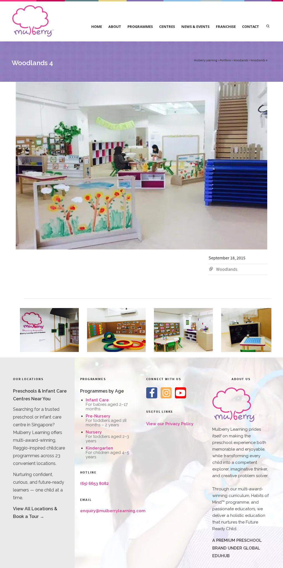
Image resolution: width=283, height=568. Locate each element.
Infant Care (97, 400)
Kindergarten (99, 448)
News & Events (195, 26)
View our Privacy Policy (169, 423)
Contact (250, 26)
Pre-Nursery (98, 416)
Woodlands (226, 269)
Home (96, 26)
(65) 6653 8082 (94, 483)
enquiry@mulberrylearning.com (112, 510)
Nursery (94, 432)
